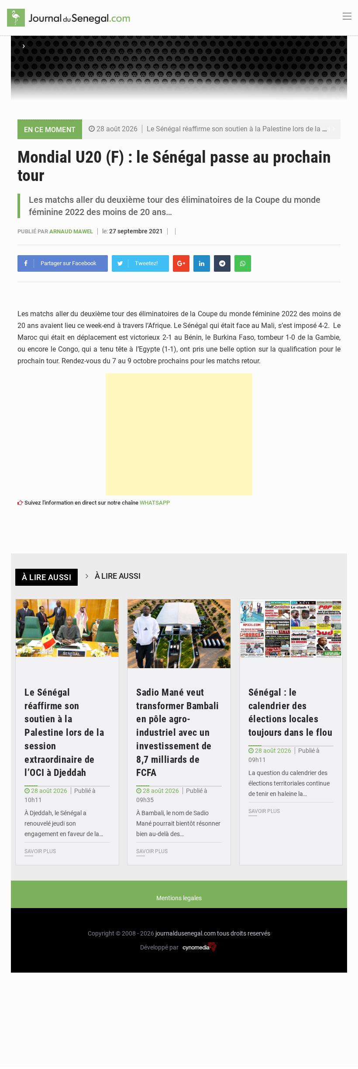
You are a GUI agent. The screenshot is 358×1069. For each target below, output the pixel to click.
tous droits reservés (243, 933)
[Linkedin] (201, 263)
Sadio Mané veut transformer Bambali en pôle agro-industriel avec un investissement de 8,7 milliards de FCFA (177, 733)
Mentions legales (179, 898)
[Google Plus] (181, 263)
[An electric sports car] (67, 633)
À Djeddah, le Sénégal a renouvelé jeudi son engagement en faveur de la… (63, 823)
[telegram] (222, 263)
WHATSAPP (155, 502)
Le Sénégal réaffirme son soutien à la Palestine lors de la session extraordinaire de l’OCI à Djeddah (64, 733)
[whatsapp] (242, 263)
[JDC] (68, 17)
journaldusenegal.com (185, 933)
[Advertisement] (179, 434)
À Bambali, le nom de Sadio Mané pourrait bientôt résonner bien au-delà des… (178, 823)
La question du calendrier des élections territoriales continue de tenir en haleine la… (289, 783)
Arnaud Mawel (71, 231)
